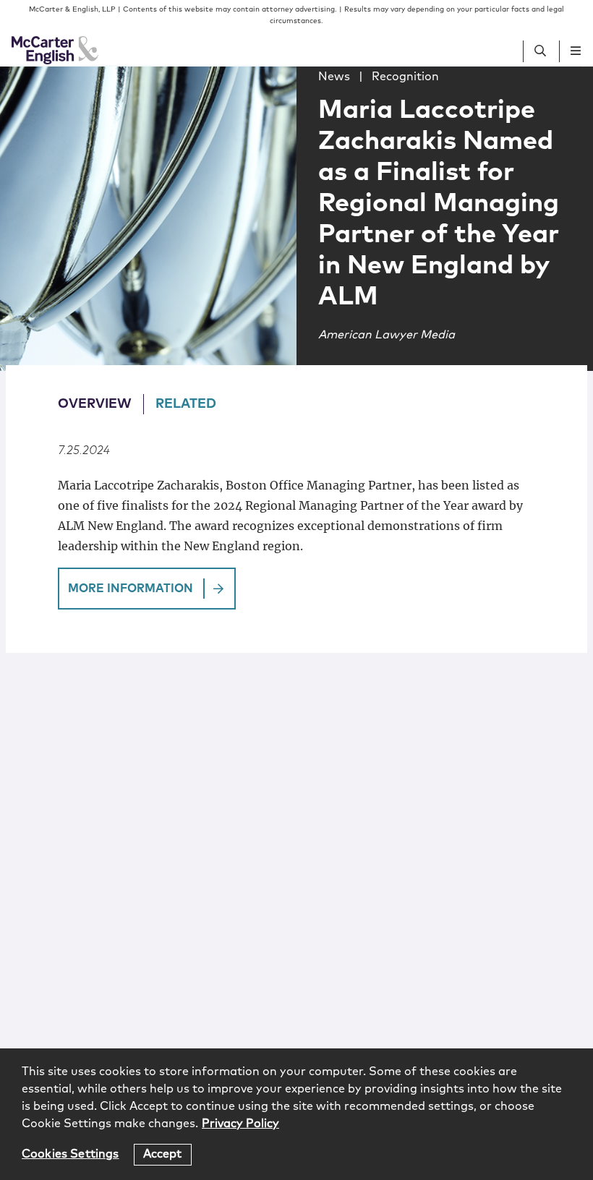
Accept (162, 1154)
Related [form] (185, 404)
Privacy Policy (240, 1123)
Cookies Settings (70, 1154)
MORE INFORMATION (130, 588)
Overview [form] (95, 404)
